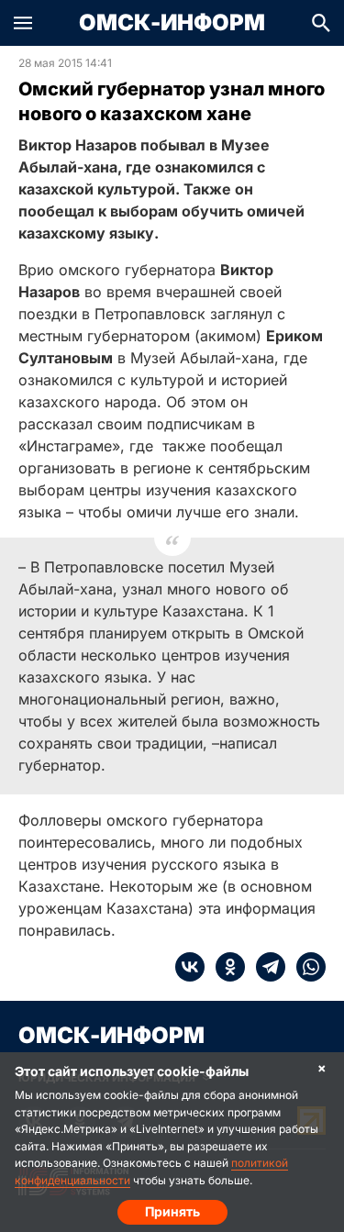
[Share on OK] (225, 967)
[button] (23, 23)
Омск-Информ (172, 23)
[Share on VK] (190, 967)
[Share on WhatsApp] (305, 967)
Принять (172, 1211)
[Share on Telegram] (265, 967)
